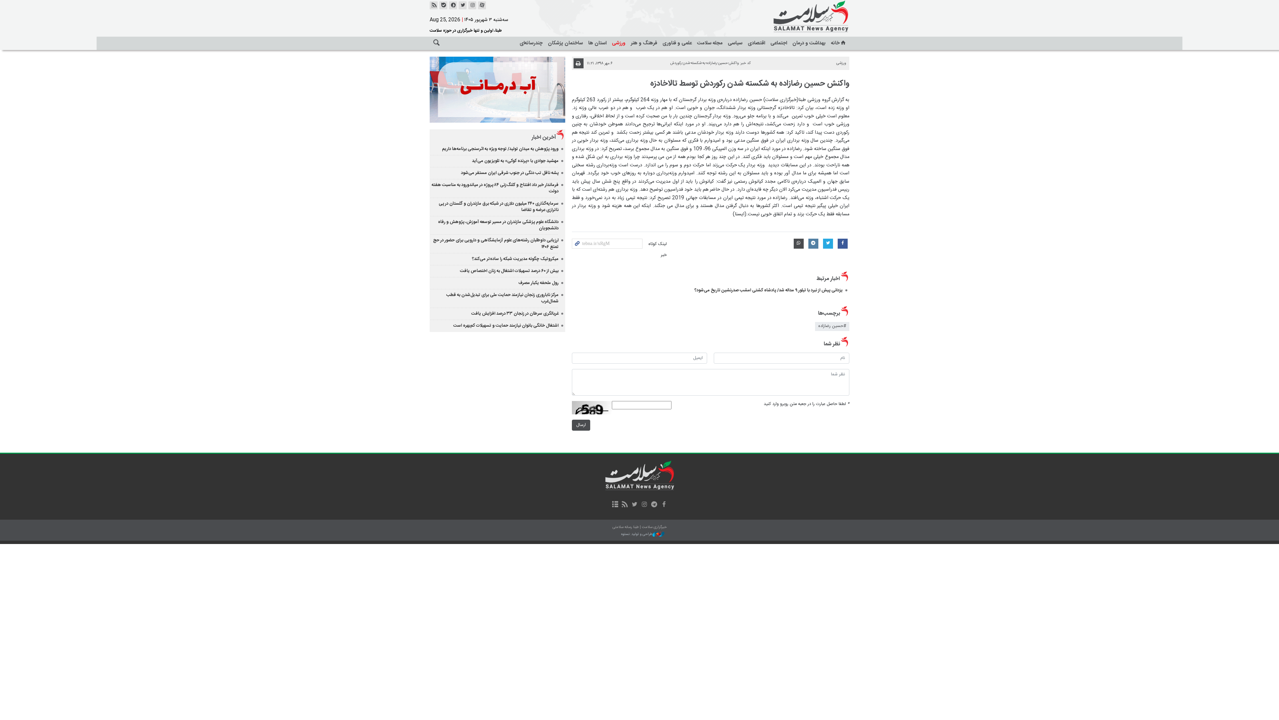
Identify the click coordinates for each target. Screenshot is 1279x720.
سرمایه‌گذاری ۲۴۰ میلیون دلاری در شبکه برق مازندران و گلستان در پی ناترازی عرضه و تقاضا (499, 207)
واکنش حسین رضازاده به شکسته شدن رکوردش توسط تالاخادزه (749, 83)
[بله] (443, 5)
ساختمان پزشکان (565, 43)
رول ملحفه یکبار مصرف (538, 283)
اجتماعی (778, 43)
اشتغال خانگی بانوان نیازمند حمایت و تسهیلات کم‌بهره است (506, 325)
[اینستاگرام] (472, 5)
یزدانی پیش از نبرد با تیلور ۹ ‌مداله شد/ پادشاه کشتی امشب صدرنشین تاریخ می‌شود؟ (768, 290)
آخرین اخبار (544, 137)
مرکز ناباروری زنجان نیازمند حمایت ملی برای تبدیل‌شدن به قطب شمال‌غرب (502, 298)
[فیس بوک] (663, 505)
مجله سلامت (709, 43)
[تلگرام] (654, 505)
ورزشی (619, 43)
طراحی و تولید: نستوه (636, 534)
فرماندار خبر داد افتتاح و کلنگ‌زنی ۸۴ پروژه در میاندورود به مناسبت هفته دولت (495, 188)
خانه (835, 43)
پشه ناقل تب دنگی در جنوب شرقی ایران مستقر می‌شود (510, 173)
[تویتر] (463, 5)
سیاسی (735, 43)
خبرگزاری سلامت (796, 16)
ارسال (581, 425)
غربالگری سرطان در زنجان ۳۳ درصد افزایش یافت (515, 313)
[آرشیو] (615, 505)
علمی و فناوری (677, 43)
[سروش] (453, 5)
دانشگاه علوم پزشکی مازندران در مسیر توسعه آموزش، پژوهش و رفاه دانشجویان (498, 225)
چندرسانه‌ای (531, 43)
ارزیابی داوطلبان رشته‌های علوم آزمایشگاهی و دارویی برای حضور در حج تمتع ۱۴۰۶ (496, 243)
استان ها (597, 43)
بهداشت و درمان (809, 43)
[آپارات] (482, 5)
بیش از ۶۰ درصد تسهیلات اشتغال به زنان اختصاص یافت (509, 271)
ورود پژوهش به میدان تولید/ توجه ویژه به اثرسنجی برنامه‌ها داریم (500, 149)
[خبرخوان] (434, 5)
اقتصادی (756, 43)
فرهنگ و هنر (644, 43)
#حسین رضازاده (832, 326)
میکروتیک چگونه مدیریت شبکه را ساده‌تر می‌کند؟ (515, 259)
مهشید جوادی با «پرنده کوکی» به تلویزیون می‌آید (515, 161)
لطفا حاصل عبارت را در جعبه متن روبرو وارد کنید (806, 404)
